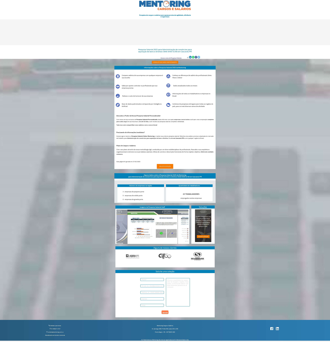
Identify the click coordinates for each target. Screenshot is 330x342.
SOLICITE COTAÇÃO (165, 166)
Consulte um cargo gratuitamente (165, 62)
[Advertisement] (165, 32)
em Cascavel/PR (178, 138)
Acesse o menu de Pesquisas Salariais (171, 58)
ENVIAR (165, 313)
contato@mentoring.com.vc (56, 332)
